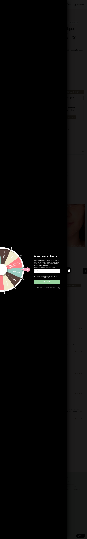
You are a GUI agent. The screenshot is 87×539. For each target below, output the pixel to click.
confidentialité (46, 278)
